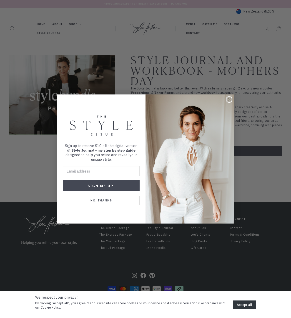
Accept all (244, 305)
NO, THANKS (101, 200)
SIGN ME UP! (101, 185)
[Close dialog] (229, 99)
